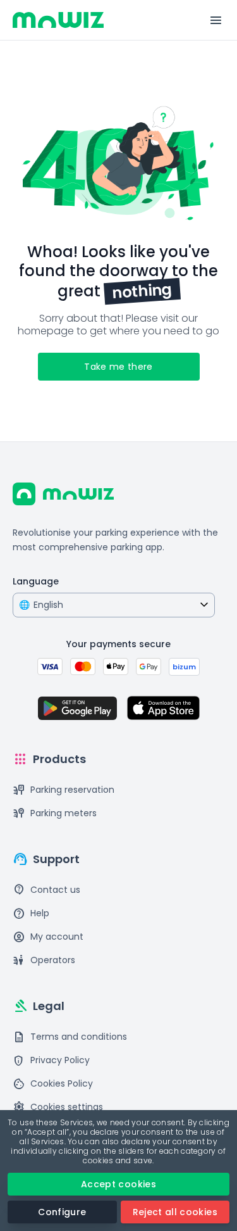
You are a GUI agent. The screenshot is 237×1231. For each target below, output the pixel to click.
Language (36, 581)
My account (48, 937)
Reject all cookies (175, 1212)
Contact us (46, 890)
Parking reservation (63, 790)
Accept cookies (118, 1184)
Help (31, 913)
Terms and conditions (70, 1037)
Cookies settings (58, 1107)
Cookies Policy (53, 1083)
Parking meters (55, 813)
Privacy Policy (51, 1060)
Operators (44, 960)
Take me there (118, 366)
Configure (62, 1212)
